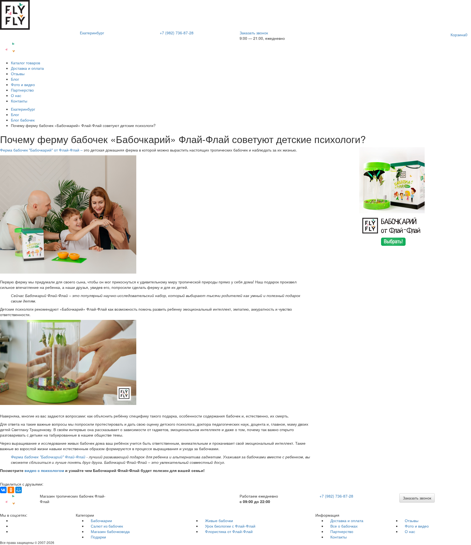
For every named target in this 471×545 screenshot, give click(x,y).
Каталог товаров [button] (25, 62)
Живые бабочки (219, 520)
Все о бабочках (344, 526)
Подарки (98, 537)
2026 (50, 542)
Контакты (19, 101)
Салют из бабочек (107, 526)
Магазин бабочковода (110, 531)
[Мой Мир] (18, 490)
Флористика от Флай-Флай (229, 531)
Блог (15, 79)
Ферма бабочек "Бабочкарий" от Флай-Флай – (42, 150)
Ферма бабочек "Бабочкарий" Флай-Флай (48, 456)
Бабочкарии (101, 520)
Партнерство (22, 90)
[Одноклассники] (11, 490)
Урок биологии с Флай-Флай (230, 526)
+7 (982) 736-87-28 (177, 32)
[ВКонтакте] (3, 490)
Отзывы (18, 73)
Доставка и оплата (27, 68)
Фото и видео (23, 84)
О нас (16, 95)
